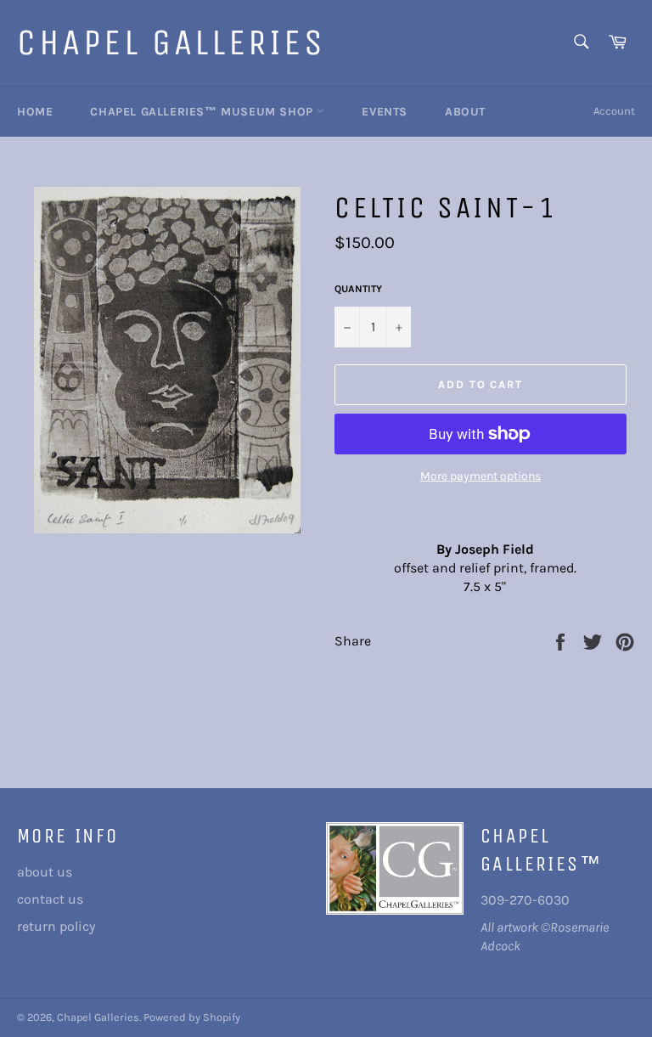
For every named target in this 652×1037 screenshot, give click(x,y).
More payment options (480, 476)
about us (44, 872)
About (465, 111)
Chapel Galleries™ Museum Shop (203, 111)
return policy (56, 926)
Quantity (358, 289)
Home (35, 111)
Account (614, 110)
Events (385, 111)
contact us (50, 899)
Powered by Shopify (191, 1017)
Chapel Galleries (171, 42)
